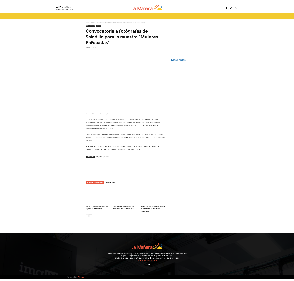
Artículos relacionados (95, 182)
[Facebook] (226, 8)
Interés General (90, 25)
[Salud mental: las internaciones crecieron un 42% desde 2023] (125, 195)
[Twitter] (230, 8)
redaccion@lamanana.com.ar (147, 260)
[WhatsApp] (104, 52)
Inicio (87, 22)
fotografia (99, 157)
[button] (235, 8)
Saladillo (93, 22)
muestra (106, 157)
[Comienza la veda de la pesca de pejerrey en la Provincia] (98, 195)
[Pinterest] (98, 52)
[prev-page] (87, 215)
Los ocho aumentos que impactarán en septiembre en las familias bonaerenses (153, 209)
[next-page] (90, 215)
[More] (109, 52)
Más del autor (111, 182)
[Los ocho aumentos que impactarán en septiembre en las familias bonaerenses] (153, 195)
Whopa (81, 277)
